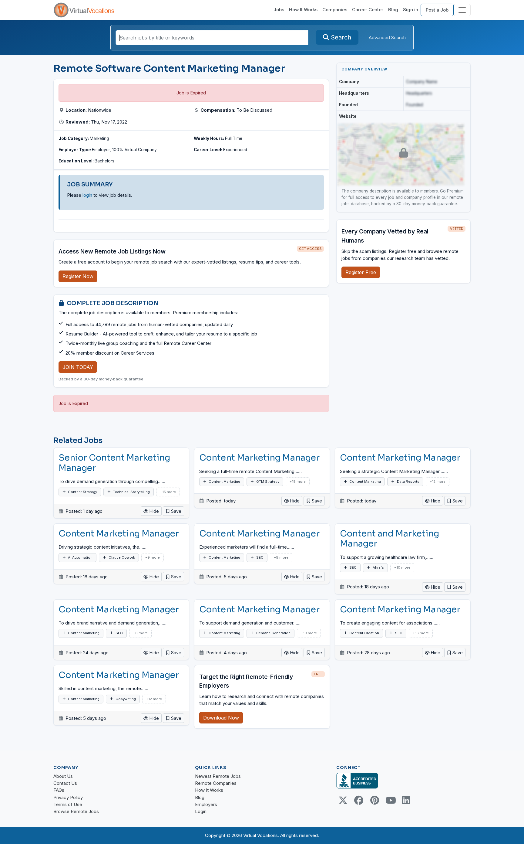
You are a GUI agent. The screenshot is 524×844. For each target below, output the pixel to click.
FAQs (58, 790)
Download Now (221, 718)
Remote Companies (216, 783)
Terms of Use (67, 804)
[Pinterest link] (374, 800)
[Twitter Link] (343, 800)
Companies (334, 9)
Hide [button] (153, 511)
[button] (173, 511)
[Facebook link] (358, 800)
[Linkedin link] (406, 800)
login (87, 195)
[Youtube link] (390, 800)
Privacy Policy (68, 797)
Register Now (77, 276)
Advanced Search (387, 37)
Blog (393, 9)
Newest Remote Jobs (218, 776)
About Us (63, 776)
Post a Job (437, 10)
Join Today (77, 367)
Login (201, 811)
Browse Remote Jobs (76, 811)
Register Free (360, 272)
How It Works (303, 9)
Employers (206, 804)
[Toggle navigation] (462, 10)
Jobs (279, 9)
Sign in (410, 9)
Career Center (367, 9)
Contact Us (65, 783)
